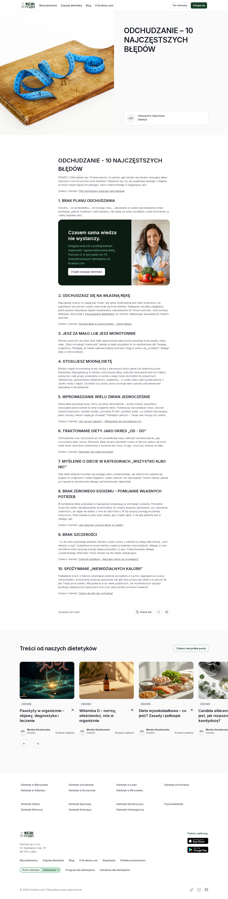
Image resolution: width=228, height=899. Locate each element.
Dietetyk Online (30, 804)
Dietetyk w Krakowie (81, 784)
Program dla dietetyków (80, 870)
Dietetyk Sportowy (80, 804)
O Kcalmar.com (104, 5)
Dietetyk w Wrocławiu (129, 790)
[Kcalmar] (28, 5)
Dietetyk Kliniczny (32, 809)
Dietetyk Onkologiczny (130, 809)
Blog (88, 5)
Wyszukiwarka (48, 5)
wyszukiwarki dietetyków (99, 313)
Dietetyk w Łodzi (126, 784)
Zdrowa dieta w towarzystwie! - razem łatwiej (105, 323)
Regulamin (109, 860)
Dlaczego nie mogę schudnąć (96, 451)
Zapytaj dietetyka (71, 5)
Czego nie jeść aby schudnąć (96, 593)
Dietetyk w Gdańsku (33, 790)
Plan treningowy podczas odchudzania (101, 191)
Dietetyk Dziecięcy (80, 809)
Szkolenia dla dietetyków (115, 870)
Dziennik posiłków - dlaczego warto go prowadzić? (109, 559)
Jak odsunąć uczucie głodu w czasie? (101, 525)
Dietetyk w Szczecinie (82, 790)
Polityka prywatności (133, 860)
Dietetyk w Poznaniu (176, 784)
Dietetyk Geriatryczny (129, 804)
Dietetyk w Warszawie (34, 784)
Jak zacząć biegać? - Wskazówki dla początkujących (110, 421)
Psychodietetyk (173, 804)
